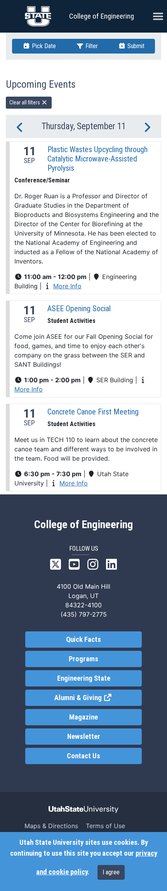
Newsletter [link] (83, 736)
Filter (91, 46)
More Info (67, 286)
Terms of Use (105, 826)
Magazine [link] (83, 717)
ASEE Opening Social (79, 308)
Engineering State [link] (83, 678)
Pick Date (43, 46)
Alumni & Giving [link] (98, 697)
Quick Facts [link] (83, 639)
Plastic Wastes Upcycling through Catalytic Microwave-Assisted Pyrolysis (97, 159)
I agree (111, 872)
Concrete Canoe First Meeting (93, 411)
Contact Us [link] (83, 756)
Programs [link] (83, 659)
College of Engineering (101, 16)
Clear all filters (25, 102)
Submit (135, 46)
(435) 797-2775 (84, 614)
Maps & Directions (51, 826)
